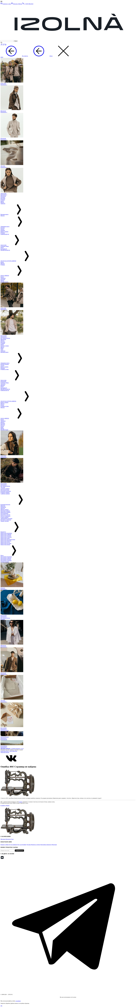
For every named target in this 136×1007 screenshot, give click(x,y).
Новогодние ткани (5, 538)
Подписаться (19, 850)
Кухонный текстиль (5, 504)
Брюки (2, 201)
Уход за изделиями (21, 844)
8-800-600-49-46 (4, 751)
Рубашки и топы (5, 369)
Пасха (2, 555)
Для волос (3, 384)
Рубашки (3, 199)
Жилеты (3, 215)
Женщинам (3, 339)
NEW (2, 57)
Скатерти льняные (5, 488)
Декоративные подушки (6, 518)
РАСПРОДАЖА (4, 282)
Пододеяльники (4, 513)
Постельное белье (5, 489)
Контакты (8, 839)
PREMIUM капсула (5, 250)
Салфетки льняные (5, 493)
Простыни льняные (5, 510)
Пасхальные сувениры (6, 560)
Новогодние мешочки (6, 540)
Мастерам (54, 844)
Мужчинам (3, 196)
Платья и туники (5, 345)
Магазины (3, 839)
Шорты (2, 202)
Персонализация (5, 730)
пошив (20, 801)
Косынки (3, 423)
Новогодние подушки (6, 543)
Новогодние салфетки (6, 534)
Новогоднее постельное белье (8, 539)
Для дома (3, 487)
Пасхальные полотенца (6, 556)
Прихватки (3, 507)
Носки (2, 247)
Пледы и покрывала (5, 516)
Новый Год (3, 531)
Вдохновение (4, 739)
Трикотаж (3, 203)
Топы (2, 349)
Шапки (2, 280)
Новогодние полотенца (6, 533)
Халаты (2, 229)
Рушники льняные (5, 492)
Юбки (2, 348)
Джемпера (3, 278)
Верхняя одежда (4, 214)
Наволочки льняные (5, 512)
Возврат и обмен (5, 844)
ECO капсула (4, 248)
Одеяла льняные (4, 517)
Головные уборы (5, 246)
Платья (2, 405)
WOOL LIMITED (5, 275)
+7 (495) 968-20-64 (12, 751)
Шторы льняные (4, 509)
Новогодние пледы (5, 542)
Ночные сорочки (5, 364)
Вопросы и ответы (35, 844)
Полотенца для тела (5, 514)
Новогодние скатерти (6, 535)
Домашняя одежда (5, 226)
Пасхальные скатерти (6, 559)
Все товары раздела (5, 338)
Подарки (3, 619)
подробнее (18, 1001)
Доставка (28, 844)
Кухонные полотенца (6, 491)
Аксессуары (3, 245)
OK (1, 1005)
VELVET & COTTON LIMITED (8, 261)
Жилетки (3, 424)
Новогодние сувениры (6, 537)
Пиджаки (3, 197)
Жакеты (2, 340)
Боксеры (3, 227)
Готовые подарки (5, 561)
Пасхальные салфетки (6, 558)
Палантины (3, 381)
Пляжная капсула (5, 234)
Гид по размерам (13, 844)
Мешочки (3, 505)
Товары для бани (5, 521)
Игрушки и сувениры (6, 519)
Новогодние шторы (5, 544)
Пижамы (3, 230)
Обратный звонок (5, 752)
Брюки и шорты (4, 231)
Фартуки (3, 508)
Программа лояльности (46, 844)
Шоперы (3, 385)
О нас (12, 839)
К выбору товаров (5, 805)
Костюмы (3, 198)
